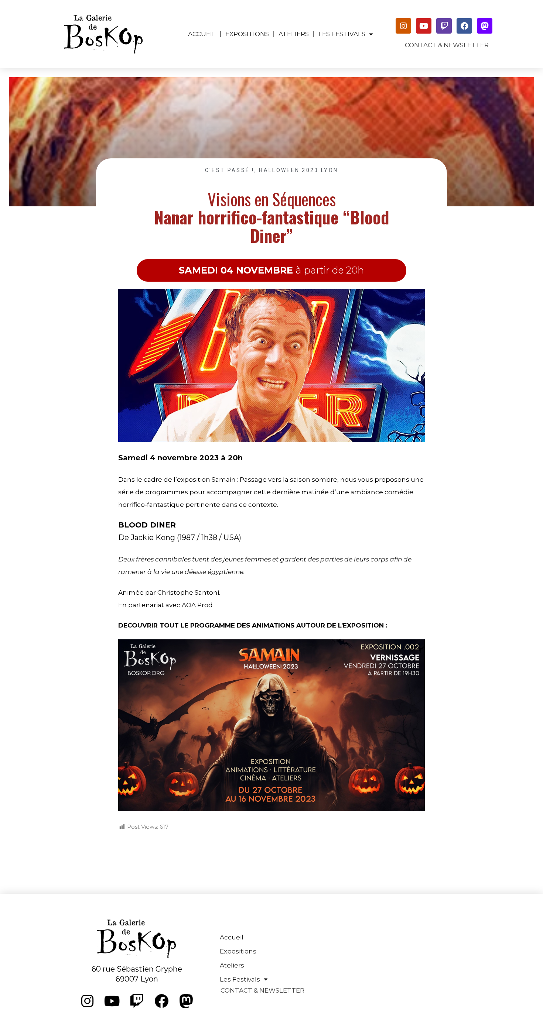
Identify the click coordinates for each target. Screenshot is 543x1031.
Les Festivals (341, 34)
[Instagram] (403, 26)
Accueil (202, 34)
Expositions (247, 34)
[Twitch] (444, 26)
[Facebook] (464, 26)
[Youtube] (423, 26)
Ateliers (294, 34)
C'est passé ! (230, 170)
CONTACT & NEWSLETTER (447, 45)
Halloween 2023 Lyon (298, 170)
